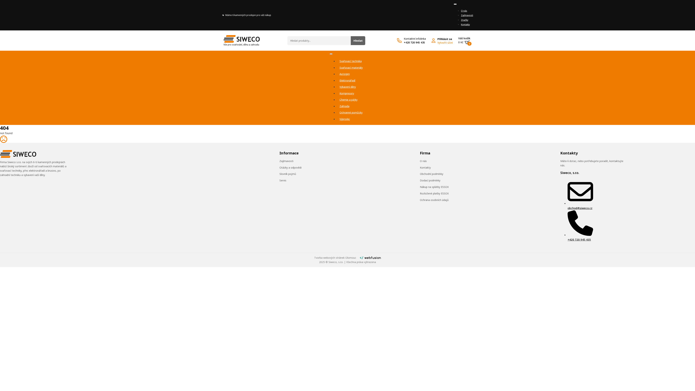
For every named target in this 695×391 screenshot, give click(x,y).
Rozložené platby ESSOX (434, 193)
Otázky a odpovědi (290, 167)
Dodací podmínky (430, 180)
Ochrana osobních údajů (434, 200)
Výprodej (345, 119)
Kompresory (347, 93)
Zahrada (344, 106)
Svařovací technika (351, 61)
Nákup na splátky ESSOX (434, 187)
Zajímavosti (467, 15)
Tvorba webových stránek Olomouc (335, 257)
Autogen (345, 74)
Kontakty (465, 24)
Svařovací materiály (351, 67)
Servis (282, 180)
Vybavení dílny (348, 87)
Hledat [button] (358, 40)
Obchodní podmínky (431, 174)
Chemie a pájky (348, 99)
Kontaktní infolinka (415, 38)
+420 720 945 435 (414, 42)
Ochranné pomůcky (351, 112)
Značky (464, 20)
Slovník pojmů (287, 174)
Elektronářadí (347, 80)
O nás (464, 10)
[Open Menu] (455, 4)
